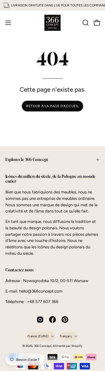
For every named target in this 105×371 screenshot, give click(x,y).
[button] (85, 23)
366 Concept (42, 346)
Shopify (76, 346)
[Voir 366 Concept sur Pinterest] (65, 320)
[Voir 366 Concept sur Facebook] (52, 320)
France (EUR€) (37, 336)
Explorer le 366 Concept (26, 159)
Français (66, 336)
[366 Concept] (52, 23)
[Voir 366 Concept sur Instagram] (40, 320)
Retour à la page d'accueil (52, 106)
